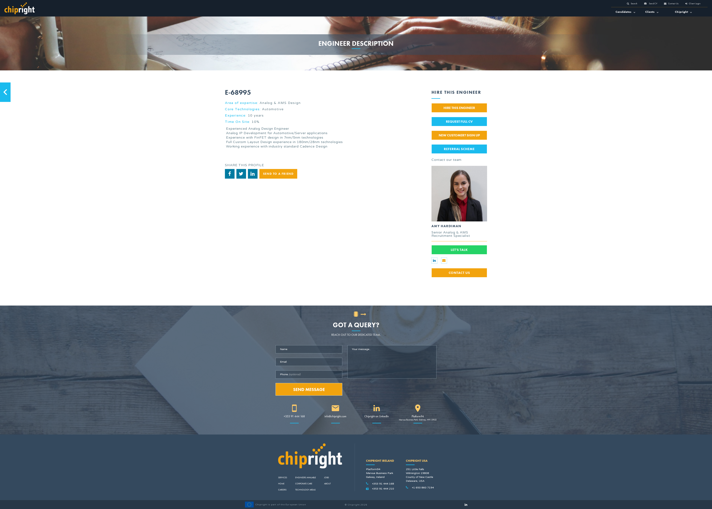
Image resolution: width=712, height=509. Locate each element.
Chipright (682, 12)
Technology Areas (305, 489)
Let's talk (459, 250)
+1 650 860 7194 (423, 487)
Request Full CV (459, 121)
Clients (650, 12)
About (327, 483)
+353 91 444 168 (294, 416)
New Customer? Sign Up (459, 135)
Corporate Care (303, 483)
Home (281, 483)
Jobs (326, 477)
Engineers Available (305, 477)
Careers (282, 489)
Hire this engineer (459, 108)
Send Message (309, 389)
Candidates (624, 12)
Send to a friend (278, 174)
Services (282, 477)
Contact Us (459, 273)
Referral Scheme (459, 149)
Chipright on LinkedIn (376, 416)
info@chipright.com (335, 416)
